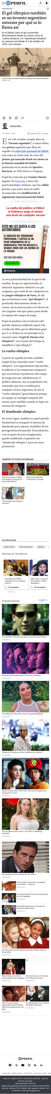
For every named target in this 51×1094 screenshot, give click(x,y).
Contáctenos (28, 1073)
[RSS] (35, 1065)
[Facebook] (10, 1065)
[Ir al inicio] (16, 3)
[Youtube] (22, 1065)
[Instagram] (29, 1065)
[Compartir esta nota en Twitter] (10, 118)
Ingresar (40, 3)
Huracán (20, 181)
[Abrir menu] (3, 3)
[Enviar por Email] (22, 118)
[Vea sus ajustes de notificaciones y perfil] (46, 3)
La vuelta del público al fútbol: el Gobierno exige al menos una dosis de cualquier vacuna (25, 211)
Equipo (44, 1073)
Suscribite (12, 263)
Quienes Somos (17, 1073)
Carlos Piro (15, 126)
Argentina (41, 547)
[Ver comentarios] (47, 9)
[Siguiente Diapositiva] (47, 573)
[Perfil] (25, 1059)
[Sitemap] (41, 1065)
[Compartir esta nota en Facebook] (4, 118)
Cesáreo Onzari (9, 547)
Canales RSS (6, 1073)
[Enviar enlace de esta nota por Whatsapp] (16, 118)
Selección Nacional (25, 547)
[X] (16, 1065)
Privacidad (37, 1073)
